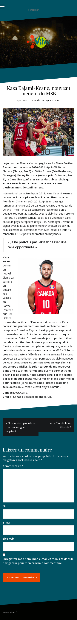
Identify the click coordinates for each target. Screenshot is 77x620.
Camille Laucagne (41, 100)
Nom (6, 506)
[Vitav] (38, 41)
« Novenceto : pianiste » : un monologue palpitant (20, 427)
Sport (57, 100)
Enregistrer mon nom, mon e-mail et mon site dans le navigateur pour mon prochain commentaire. (38, 561)
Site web (8, 538)
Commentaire (13, 466)
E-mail (7, 522)
